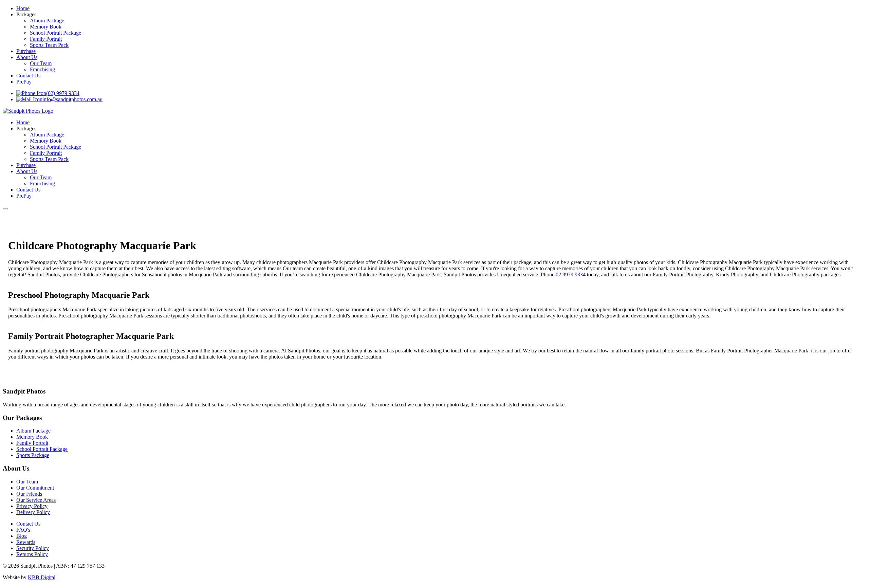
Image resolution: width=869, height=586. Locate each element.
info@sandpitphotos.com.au (72, 99)
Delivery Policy (33, 512)
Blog (21, 536)
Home (23, 8)
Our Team (41, 63)
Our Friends (29, 494)
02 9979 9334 (571, 274)
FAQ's (23, 530)
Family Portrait (46, 39)
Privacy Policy (32, 506)
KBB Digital (41, 577)
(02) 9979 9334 (62, 93)
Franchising (42, 69)
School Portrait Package (55, 33)
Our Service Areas (36, 500)
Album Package (47, 20)
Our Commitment (35, 488)
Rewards (25, 542)
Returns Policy (32, 554)
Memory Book (45, 27)
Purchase (26, 51)
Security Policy (32, 548)
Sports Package (32, 455)
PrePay (24, 82)
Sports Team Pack (49, 45)
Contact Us (28, 75)
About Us (26, 57)
